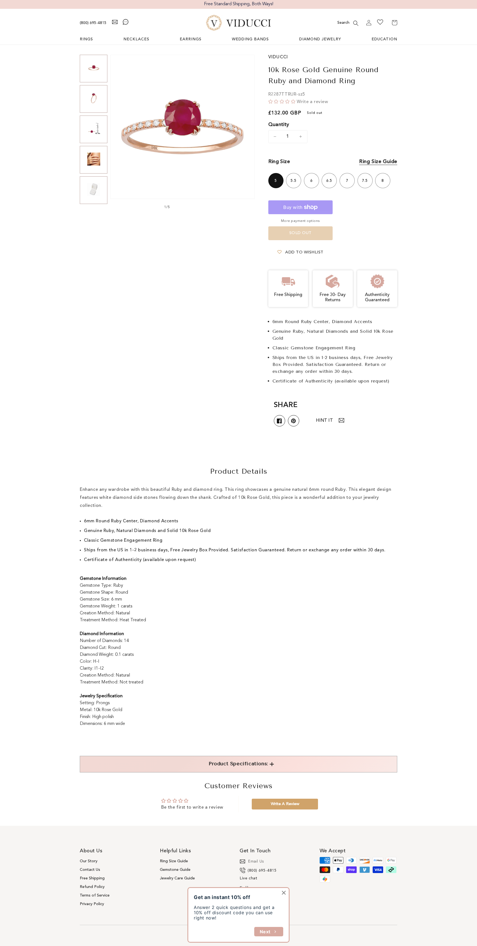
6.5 (329, 181)
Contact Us (90, 870)
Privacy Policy (92, 904)
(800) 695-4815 (93, 23)
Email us (256, 861)
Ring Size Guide (378, 161)
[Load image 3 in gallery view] (93, 129)
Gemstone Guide (175, 870)
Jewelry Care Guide (177, 878)
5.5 (294, 181)
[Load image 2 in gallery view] (93, 99)
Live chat (248, 878)
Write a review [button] (285, 804)
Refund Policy (92, 887)
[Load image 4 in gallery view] (93, 160)
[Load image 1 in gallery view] (93, 68)
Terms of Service (95, 895)
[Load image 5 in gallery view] (93, 190)
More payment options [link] (300, 221)
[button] (356, 23)
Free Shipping (92, 878)
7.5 (365, 181)
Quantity (278, 124)
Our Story (88, 861)
